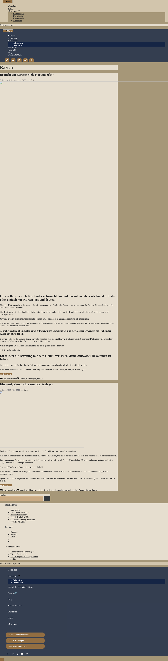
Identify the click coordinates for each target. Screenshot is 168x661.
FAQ (12, 537)
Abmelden (17, 21)
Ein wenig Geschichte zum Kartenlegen (26, 384)
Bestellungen (18, 13)
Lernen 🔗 (12, 593)
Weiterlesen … (6, 374)
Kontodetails (18, 18)
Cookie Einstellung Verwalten (22, 519)
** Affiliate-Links (17, 522)
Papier (81, 490)
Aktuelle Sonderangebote (18, 635)
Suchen (3, 495)
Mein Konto (13, 11)
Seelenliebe (12, 48)
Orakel (40, 379)
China (30, 490)
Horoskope (12, 38)
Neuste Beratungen (16, 640)
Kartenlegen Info (7, 25)
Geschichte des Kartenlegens (22, 552)
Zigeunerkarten (91, 490)
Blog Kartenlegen (9, 379)
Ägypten (23, 490)
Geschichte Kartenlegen (44, 490)
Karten (22, 379)
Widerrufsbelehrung (18, 515)
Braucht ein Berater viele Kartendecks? (27, 74)
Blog (10, 52)
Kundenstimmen (15, 55)
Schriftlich (17, 45)
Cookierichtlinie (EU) (19, 517)
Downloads (18, 16)
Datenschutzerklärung (19, 512)
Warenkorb (12, 6)
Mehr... (13, 559)
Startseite (11, 35)
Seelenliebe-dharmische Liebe (20, 587)
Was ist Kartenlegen (18, 554)
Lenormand (66, 490)
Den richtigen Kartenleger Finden (24, 556)
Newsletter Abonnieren (18, 646)
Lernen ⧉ (12, 50)
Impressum (15, 510)
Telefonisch (18, 43)
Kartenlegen (13, 40)
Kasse (10, 8)
